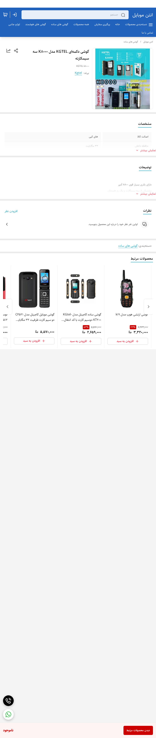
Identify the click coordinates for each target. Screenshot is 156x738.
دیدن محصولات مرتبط (138, 730)
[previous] (148, 306)
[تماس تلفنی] (8, 700)
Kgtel (78, 73)
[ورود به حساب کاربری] (15, 15)
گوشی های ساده (131, 42)
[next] (7, 306)
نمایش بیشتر (148, 150)
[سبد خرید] (5, 14)
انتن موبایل (142, 14)
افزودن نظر (11, 211)
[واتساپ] (8, 714)
